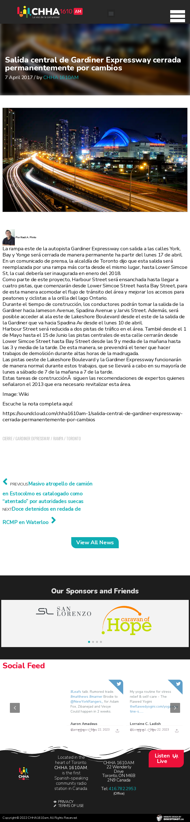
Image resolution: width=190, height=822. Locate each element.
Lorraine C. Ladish (145, 723)
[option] (95, 708)
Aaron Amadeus (84, 723)
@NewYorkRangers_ (87, 701)
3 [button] (96, 733)
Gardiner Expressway (32, 439)
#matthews (79, 696)
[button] (177, 15)
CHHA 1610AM (61, 77)
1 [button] (81, 733)
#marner (95, 696)
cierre (7, 439)
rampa (58, 439)
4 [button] (103, 733)
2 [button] (88, 733)
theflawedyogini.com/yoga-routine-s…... (154, 709)
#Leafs (76, 691)
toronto (73, 439)
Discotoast (170, 818)
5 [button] (111, 733)
